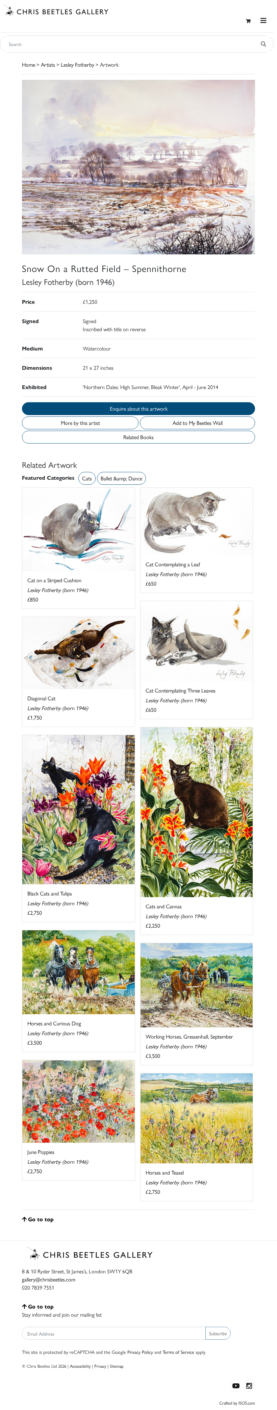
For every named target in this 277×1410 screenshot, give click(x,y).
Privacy (100, 1366)
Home (28, 64)
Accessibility (80, 1366)
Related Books (138, 437)
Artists (48, 64)
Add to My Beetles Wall (198, 423)
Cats (87, 478)
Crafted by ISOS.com (237, 1403)
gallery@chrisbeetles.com (48, 1279)
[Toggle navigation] (263, 20)
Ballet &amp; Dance (121, 478)
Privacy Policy (140, 1351)
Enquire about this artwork (139, 408)
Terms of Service (178, 1351)
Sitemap (117, 1366)
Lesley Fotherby (77, 64)
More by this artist (80, 423)
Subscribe (218, 1333)
